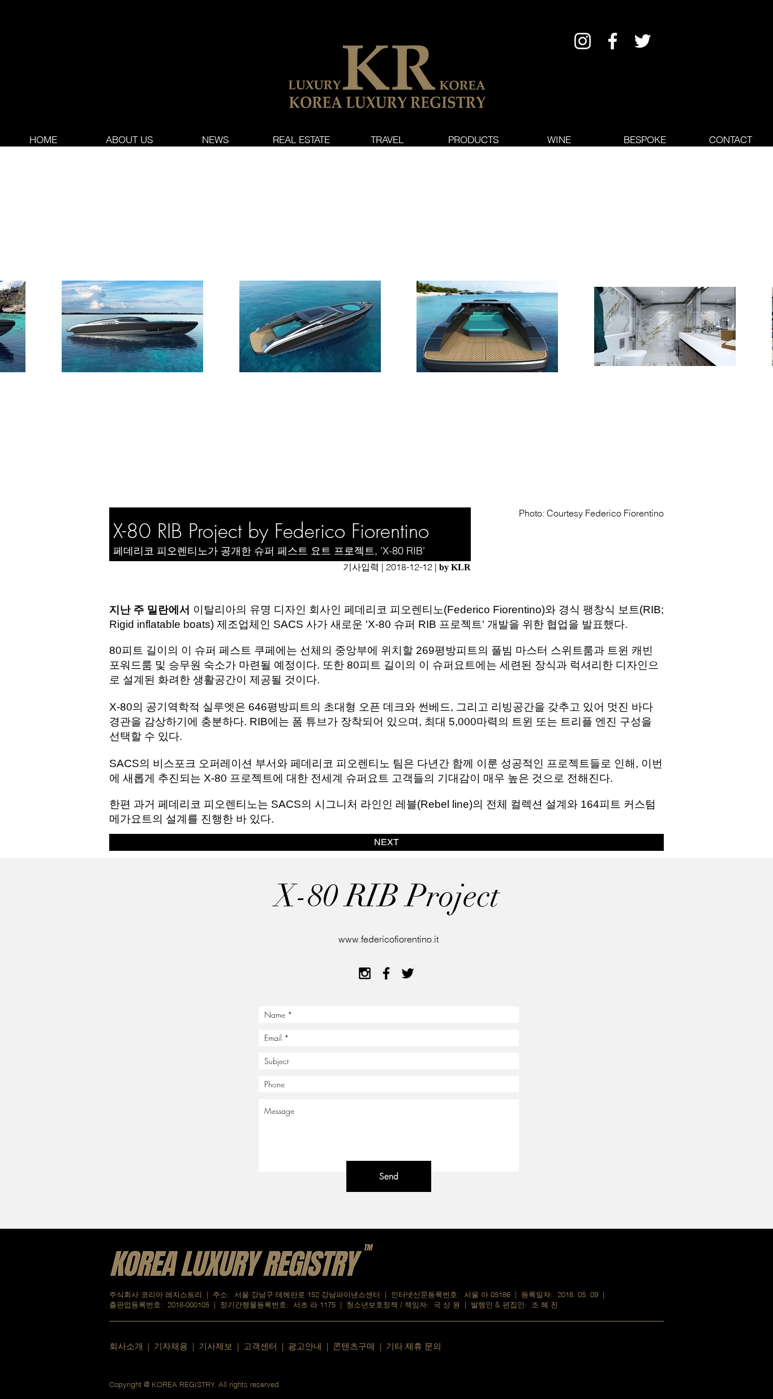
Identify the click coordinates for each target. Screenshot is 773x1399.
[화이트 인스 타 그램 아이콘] (583, 41)
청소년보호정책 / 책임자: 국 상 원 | (408, 1304)
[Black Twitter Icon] (408, 973)
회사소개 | (131, 1346)
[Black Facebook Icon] (386, 973)
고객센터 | (263, 1346)
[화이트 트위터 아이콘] (643, 41)
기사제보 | (221, 1346)
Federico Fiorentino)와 (503, 609)
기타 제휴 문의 (413, 1346)
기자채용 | (176, 1346)
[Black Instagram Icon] (365, 973)
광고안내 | (310, 1346)
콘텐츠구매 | (359, 1346)
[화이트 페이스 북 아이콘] (613, 41)
